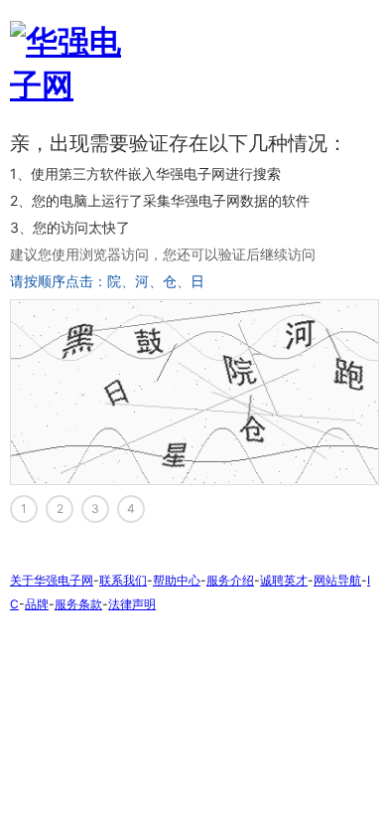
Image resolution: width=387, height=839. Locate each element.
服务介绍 (230, 580)
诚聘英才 (284, 580)
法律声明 (132, 603)
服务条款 (78, 603)
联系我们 (123, 580)
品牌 (37, 603)
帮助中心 (176, 580)
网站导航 (337, 580)
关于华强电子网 (51, 580)
